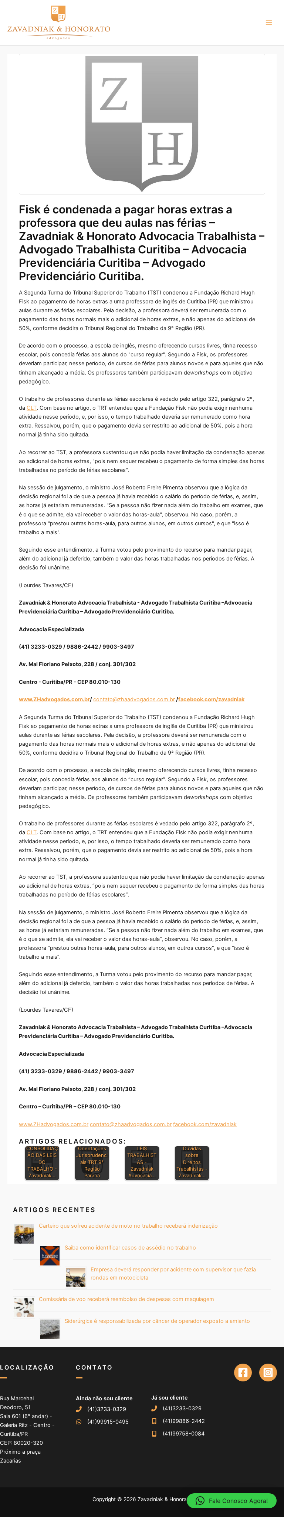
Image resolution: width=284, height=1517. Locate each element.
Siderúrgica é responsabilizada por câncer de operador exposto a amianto (157, 1321)
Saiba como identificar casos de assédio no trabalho (130, 1247)
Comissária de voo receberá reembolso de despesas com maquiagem (126, 1299)
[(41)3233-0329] (101, 1409)
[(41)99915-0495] (102, 1421)
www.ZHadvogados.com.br (53, 1124)
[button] (232, 1500)
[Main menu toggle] (269, 22)
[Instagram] (268, 1372)
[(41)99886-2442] (178, 1421)
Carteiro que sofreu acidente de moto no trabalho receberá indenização (128, 1225)
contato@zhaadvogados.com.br (134, 699)
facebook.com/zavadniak (205, 1124)
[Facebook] (243, 1372)
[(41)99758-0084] (177, 1433)
